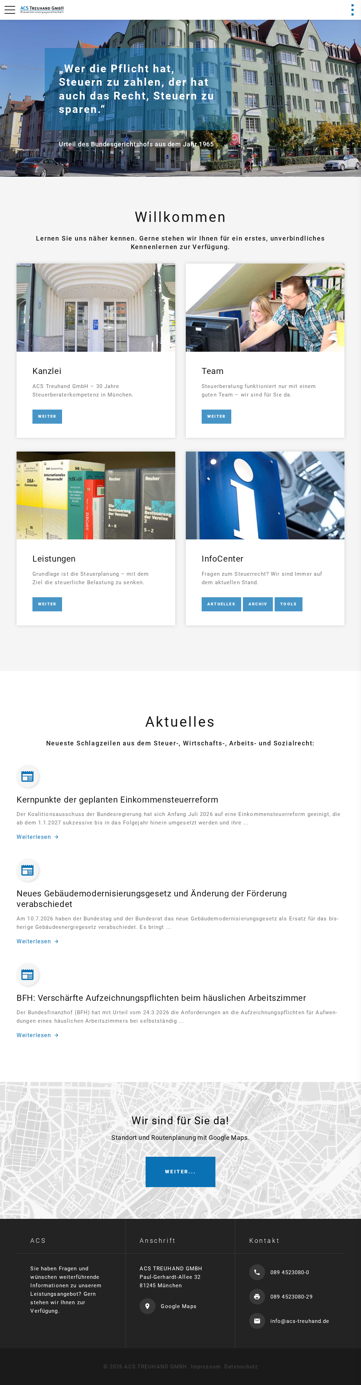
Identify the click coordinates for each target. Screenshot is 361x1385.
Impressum (206, 1366)
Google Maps (178, 1306)
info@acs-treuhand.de (300, 1321)
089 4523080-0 (290, 1272)
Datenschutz (241, 1366)
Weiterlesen (34, 837)
